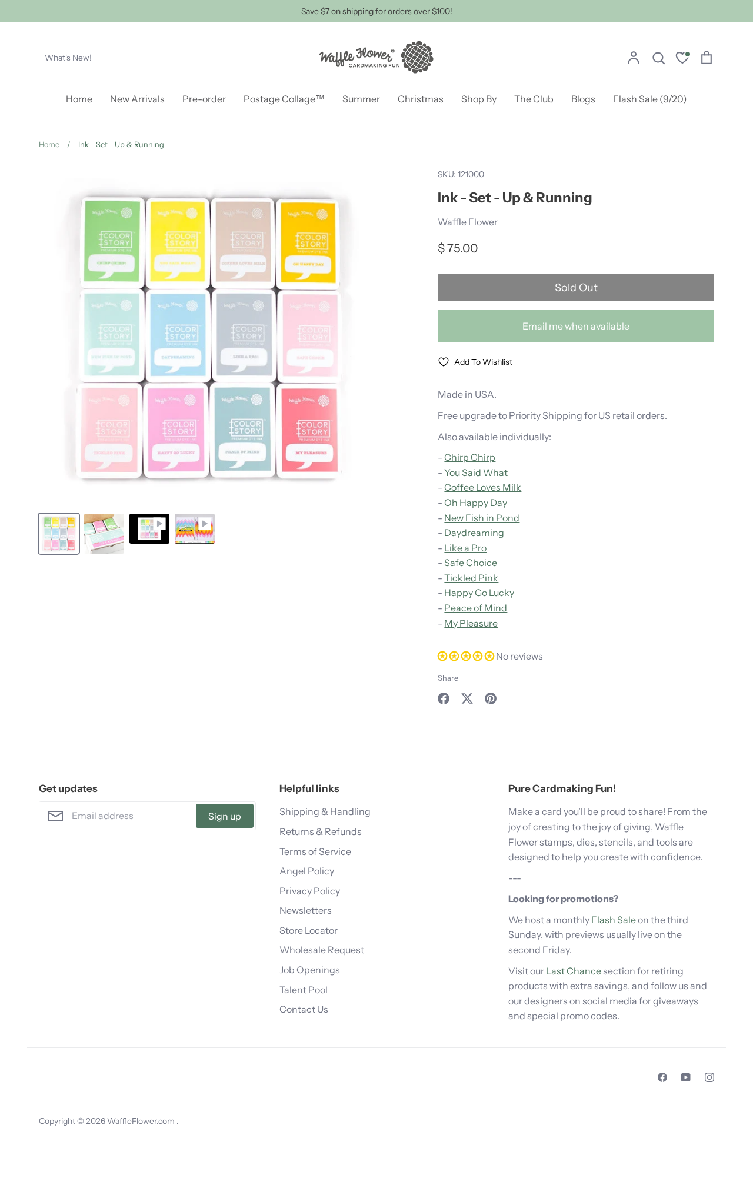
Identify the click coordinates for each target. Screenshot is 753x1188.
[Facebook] (662, 1077)
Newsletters (305, 910)
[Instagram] (709, 1077)
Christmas (421, 99)
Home (79, 99)
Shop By (479, 99)
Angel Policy (306, 871)
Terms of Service (315, 851)
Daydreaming (474, 532)
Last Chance (573, 971)
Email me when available (575, 326)
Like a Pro (465, 548)
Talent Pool (303, 990)
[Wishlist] (682, 59)
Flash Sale (613, 920)
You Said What (476, 472)
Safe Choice (470, 562)
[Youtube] (686, 1077)
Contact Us (303, 1009)
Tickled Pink (471, 578)
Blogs (583, 99)
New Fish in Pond (481, 518)
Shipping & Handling (325, 811)
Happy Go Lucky (479, 592)
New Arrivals (137, 99)
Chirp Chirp (469, 457)
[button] (467, 656)
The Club (534, 99)
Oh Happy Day (475, 502)
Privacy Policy (309, 891)
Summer (361, 99)
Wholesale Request (321, 950)
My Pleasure (471, 623)
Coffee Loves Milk (482, 487)
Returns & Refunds (320, 831)
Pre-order (204, 99)
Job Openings (309, 970)
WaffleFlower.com (141, 1121)
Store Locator (308, 930)
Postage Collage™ (284, 99)
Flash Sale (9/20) (650, 99)
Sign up (224, 816)
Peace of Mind (475, 608)
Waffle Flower (468, 222)
